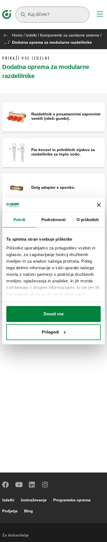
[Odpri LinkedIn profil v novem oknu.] (32, 484)
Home (17, 35)
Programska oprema (72, 500)
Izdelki (31, 35)
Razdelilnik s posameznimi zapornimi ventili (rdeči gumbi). (65, 116)
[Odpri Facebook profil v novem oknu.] (5, 484)
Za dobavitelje (15, 535)
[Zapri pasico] (99, 205)
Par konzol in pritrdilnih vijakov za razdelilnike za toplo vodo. (63, 152)
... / (6, 42)
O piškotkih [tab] (88, 219)
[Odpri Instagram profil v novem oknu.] (45, 484)
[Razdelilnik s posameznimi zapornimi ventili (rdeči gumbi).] (17, 116)
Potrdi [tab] (19, 219)
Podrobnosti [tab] (53, 219)
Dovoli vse (54, 314)
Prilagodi (50, 332)
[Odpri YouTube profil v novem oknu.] (18, 484)
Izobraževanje (34, 500)
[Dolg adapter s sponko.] (17, 187)
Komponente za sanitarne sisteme (69, 35)
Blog (28, 511)
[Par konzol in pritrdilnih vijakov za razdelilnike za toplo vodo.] (17, 152)
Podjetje (10, 511)
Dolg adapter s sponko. (53, 187)
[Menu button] (100, 14)
